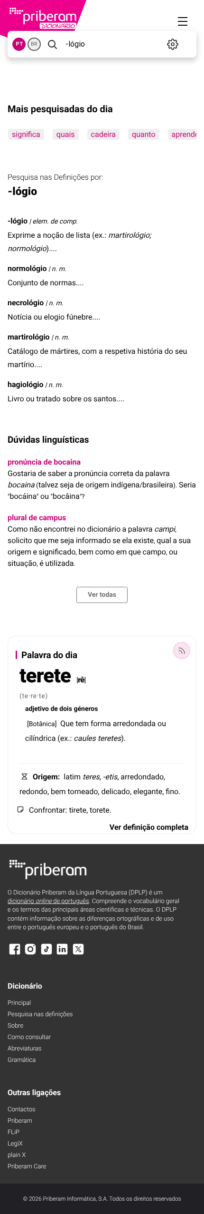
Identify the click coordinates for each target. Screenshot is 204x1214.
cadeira (103, 134)
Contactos (22, 1109)
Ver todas (102, 595)
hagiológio (26, 384)
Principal (19, 1003)
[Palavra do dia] (181, 650)
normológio (27, 268)
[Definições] (173, 44)
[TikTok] (46, 953)
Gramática (22, 1060)
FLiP (13, 1132)
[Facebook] (15, 953)
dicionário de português (48, 901)
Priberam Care (27, 1166)
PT (19, 44)
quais (65, 134)
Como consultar (29, 1037)
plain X (17, 1155)
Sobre (15, 1025)
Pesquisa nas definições (40, 1014)
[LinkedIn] (62, 953)
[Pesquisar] (52, 44)
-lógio (18, 220)
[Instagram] (30, 953)
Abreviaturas (24, 1048)
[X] (78, 953)
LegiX (15, 1143)
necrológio (26, 302)
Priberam (20, 1121)
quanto (144, 134)
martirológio (29, 336)
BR (34, 44)
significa (26, 134)
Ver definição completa (149, 827)
